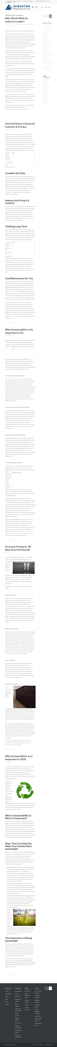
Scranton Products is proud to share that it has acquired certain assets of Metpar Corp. (47, 29)
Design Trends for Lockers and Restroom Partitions (47, 67)
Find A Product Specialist (38, 992)
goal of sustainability (17, 379)
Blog (44, 81)
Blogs (6, 999)
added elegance (9, 638)
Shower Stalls (18, 1023)
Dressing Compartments (18, 1026)
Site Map (7, 1004)
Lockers (20, 24)
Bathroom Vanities (17, 1019)
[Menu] (36, 7)
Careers (7, 996)
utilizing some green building (22, 468)
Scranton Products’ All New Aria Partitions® (18, 548)
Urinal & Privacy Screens (18, 1031)
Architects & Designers (28, 1)
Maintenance (26, 24)
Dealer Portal (38, 1016)
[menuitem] (17, 1)
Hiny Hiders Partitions (18, 1000)
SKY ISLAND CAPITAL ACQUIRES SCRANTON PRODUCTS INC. (46, 38)
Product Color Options (38, 1005)
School (13, 26)
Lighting (45, 89)
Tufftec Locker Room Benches (18, 1009)
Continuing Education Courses (42, 1)
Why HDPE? (27, 991)
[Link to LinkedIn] (48, 7)
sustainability (31, 79)
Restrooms (8, 26)
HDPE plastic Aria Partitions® (8, 161)
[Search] (32, 7)
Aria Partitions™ (12, 291)
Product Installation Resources (37, 1011)
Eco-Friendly (15, 24)
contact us (14, 744)
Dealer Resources (11, 2)
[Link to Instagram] (51, 7)
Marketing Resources (37, 1001)
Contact (26, 1005)
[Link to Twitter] (42, 7)
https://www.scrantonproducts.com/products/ (16, 109)
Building (45, 83)
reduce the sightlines (21, 606)
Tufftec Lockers (17, 1005)
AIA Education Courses (38, 1019)
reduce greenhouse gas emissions (21, 426)
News (44, 95)
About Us (7, 991)
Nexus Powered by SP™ (38, 1024)
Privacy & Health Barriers (18, 1035)
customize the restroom (11, 653)
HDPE (31, 51)
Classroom (46, 85)
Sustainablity (8, 993)
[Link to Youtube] (46, 7)
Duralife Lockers (17, 1014)
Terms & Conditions (27, 1008)
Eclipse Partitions (17, 995)
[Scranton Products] (17, 7)
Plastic (32, 24)
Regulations (46, 99)
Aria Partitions (18, 991)
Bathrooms (8, 24)
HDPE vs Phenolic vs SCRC (27, 995)
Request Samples (17, 1)
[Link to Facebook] (44, 7)
